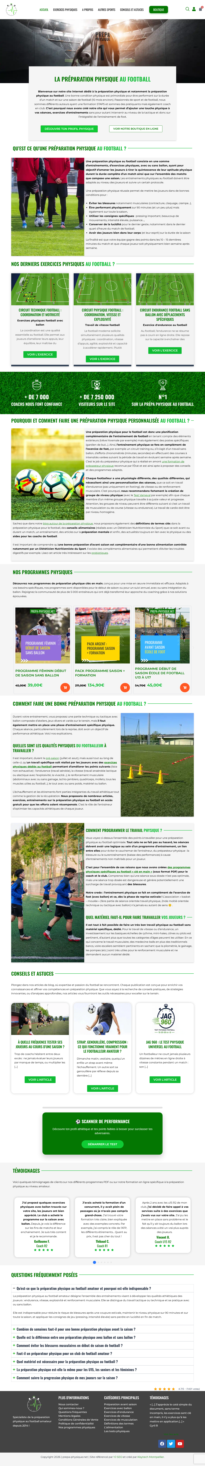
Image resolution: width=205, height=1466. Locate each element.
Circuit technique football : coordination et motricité (40, 312)
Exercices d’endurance (119, 1412)
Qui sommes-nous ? (71, 1408)
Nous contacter (68, 1404)
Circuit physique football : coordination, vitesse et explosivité (102, 314)
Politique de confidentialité (76, 1423)
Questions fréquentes (72, 1412)
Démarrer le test (102, 1144)
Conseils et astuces (132, 10)
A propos (87, 10)
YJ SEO (117, 1456)
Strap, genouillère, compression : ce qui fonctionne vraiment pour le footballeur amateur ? (102, 1046)
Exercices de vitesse (117, 1415)
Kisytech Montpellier (150, 1456)
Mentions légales (69, 1415)
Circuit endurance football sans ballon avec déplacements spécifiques (165, 314)
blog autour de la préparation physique (68, 523)
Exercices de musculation (120, 1419)
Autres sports (106, 10)
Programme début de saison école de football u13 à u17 (159, 673)
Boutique (158, 10)
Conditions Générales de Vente (78, 1419)
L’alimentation (113, 1427)
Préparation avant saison (120, 1404)
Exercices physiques (65, 10)
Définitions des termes (119, 1423)
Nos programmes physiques (76, 1427)
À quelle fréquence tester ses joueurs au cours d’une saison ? (40, 1044)
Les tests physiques (117, 1431)
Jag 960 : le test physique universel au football (165, 1044)
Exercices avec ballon (118, 1408)
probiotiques (99, 552)
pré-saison (52, 758)
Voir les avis (171, 1434)
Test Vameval (142, 495)
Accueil (44, 10)
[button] (187, 9)
